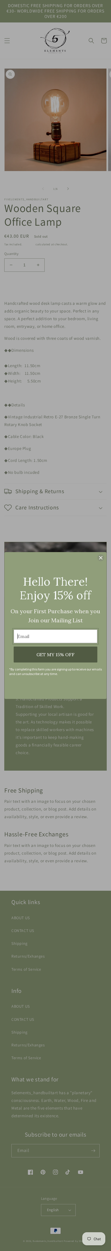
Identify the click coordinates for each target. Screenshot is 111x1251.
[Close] (100, 557)
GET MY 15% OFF (55, 654)
